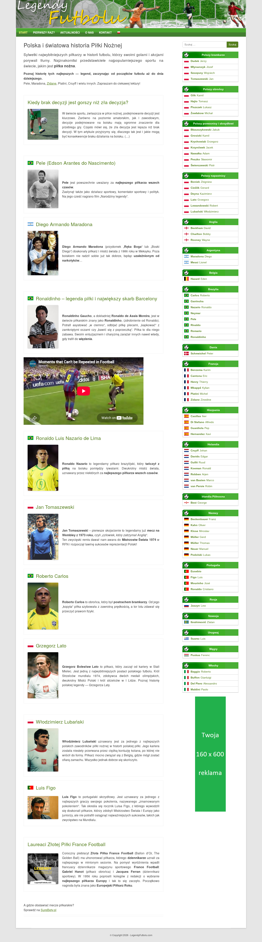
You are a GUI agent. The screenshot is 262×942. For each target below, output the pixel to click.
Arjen (199, 474)
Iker (199, 416)
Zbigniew (201, 181)
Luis (197, 577)
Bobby (201, 234)
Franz (203, 519)
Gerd (198, 537)
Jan (202, 78)
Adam (200, 153)
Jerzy (199, 61)
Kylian (200, 387)
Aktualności (70, 32)
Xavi (201, 434)
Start (23, 32)
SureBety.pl (48, 910)
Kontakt (105, 32)
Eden (199, 278)
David (201, 228)
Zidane (51, 83)
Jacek (202, 147)
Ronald (201, 468)
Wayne (200, 239)
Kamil (197, 95)
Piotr (203, 165)
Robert (204, 205)
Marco (202, 480)
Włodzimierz (205, 211)
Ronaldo (201, 307)
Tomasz (199, 101)
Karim (201, 369)
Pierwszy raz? (44, 32)
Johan (199, 450)
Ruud (198, 462)
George (199, 502)
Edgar (199, 456)
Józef (202, 66)
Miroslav (200, 531)
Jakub (205, 129)
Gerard (200, 187)
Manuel (199, 548)
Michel (199, 393)
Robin (201, 486)
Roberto (200, 295)
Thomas (200, 542)
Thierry (199, 381)
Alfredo (202, 422)
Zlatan (203, 622)
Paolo (199, 689)
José (200, 583)
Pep (200, 428)
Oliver (198, 525)
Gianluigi (201, 677)
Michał (202, 113)
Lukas (200, 554)
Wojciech (203, 72)
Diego (201, 256)
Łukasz (201, 107)
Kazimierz (201, 193)
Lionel (199, 262)
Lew (198, 605)
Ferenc (200, 655)
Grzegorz (204, 141)
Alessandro (204, 683)
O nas (89, 32)
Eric (199, 375)
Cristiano (202, 589)
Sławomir (201, 159)
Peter (202, 353)
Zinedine (201, 399)
